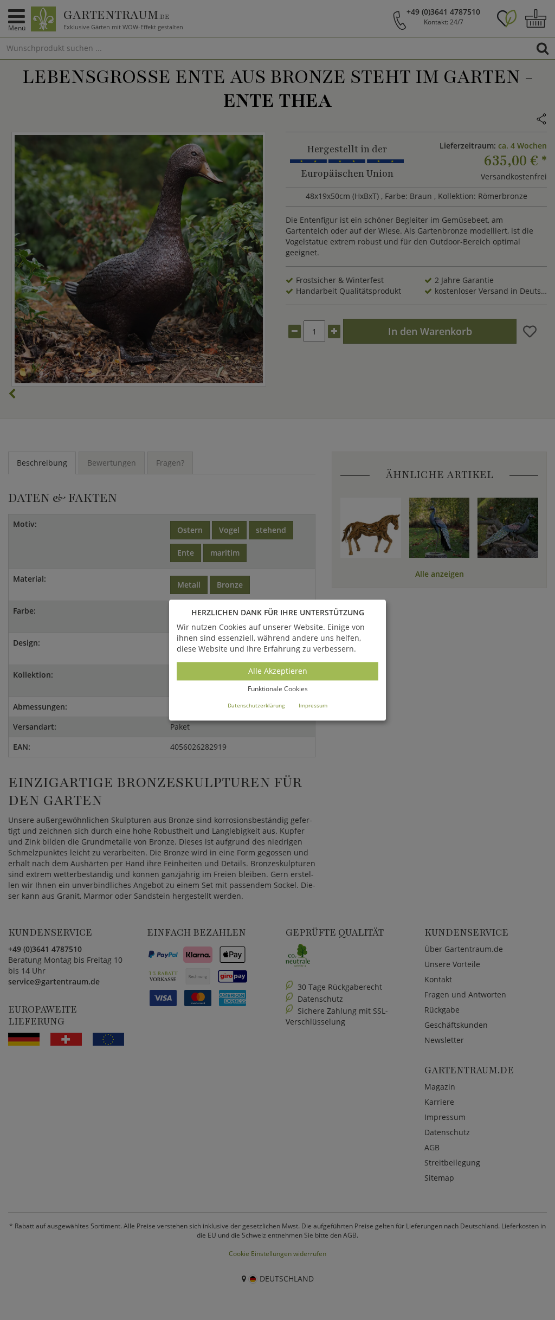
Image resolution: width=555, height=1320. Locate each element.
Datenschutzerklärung (256, 705)
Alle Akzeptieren (277, 671)
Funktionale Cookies (278, 689)
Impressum (313, 705)
